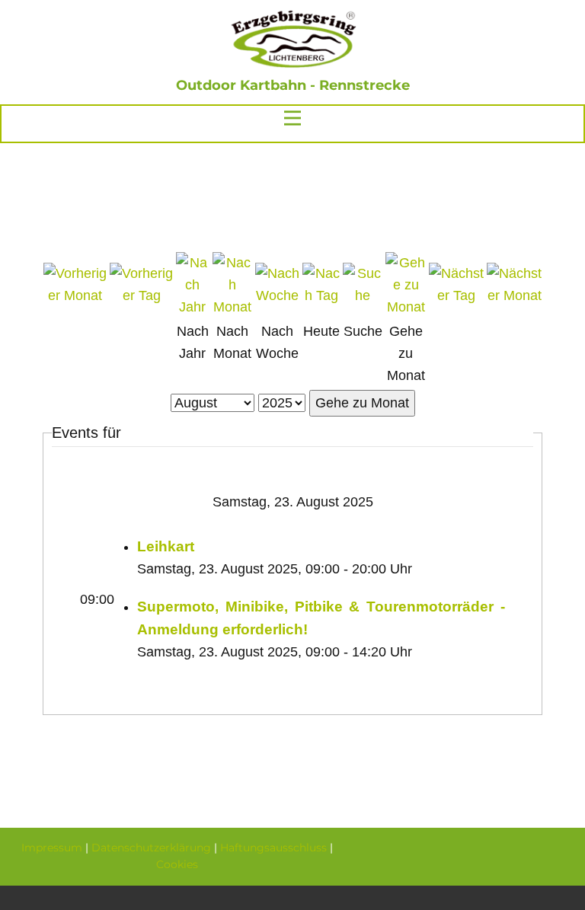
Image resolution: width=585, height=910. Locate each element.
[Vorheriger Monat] (75, 295)
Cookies (177, 864)
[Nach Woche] (277, 295)
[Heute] (321, 295)
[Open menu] (292, 118)
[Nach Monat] (232, 307)
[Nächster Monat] (514, 295)
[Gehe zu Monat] (405, 307)
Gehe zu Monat (362, 402)
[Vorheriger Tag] (141, 295)
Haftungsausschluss (273, 847)
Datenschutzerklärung (151, 847)
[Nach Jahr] (192, 307)
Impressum (51, 847)
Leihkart (165, 546)
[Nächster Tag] (456, 295)
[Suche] (362, 295)
